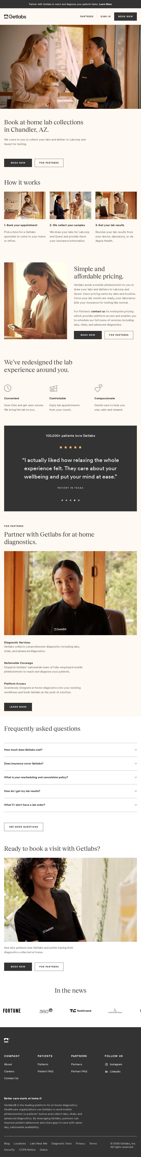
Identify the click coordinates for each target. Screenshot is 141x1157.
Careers (9, 1071)
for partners (49, 163)
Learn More (105, 4)
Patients (43, 1064)
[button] (11, 474)
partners (87, 16)
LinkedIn (115, 1071)
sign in (106, 16)
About (8, 1064)
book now (125, 16)
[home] (15, 17)
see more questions (23, 827)
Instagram (116, 1064)
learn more (18, 707)
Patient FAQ (45, 1071)
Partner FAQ (79, 1071)
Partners (76, 1064)
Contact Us (11, 1078)
